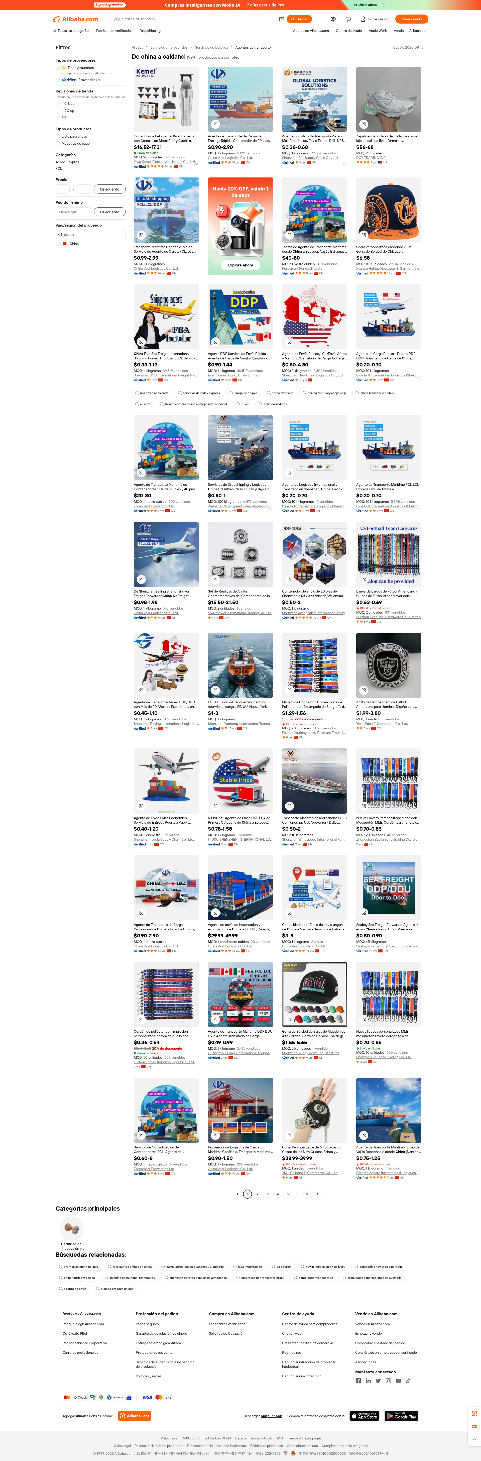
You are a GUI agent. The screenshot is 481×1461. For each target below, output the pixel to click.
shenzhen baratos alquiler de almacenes (198, 1278)
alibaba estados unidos (117, 1289)
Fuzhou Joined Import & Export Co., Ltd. (164, 1062)
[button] (282, 19)
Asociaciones (365, 1362)
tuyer (245, 404)
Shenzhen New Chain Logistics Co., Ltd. (312, 375)
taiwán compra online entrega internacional (196, 404)
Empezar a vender (369, 1333)
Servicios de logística (211, 47)
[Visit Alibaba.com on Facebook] (358, 1381)
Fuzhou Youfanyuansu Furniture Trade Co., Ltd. (314, 733)
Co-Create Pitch (75, 1333)
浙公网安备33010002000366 (322, 1453)
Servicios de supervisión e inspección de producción (165, 1364)
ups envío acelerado (154, 393)
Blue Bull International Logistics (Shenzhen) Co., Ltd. (388, 375)
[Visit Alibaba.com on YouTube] (398, 1381)
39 (307, 1194)
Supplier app (271, 1416)
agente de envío (75, 1289)
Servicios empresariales (169, 47)
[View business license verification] (285, 1453)
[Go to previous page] (237, 1194)
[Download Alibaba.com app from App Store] (364, 1416)
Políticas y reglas (149, 1376)
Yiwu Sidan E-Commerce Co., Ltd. (382, 724)
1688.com (189, 1438)
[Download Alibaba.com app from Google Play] (401, 1416)
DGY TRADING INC (371, 158)
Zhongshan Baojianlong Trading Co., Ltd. (387, 839)
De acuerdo (109, 189)
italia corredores (275, 404)
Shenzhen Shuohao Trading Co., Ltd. (384, 1057)
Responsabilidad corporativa (85, 1343)
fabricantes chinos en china (132, 1267)
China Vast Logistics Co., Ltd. (230, 158)
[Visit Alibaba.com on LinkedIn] (368, 1381)
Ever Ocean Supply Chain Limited (234, 375)
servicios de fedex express (201, 393)
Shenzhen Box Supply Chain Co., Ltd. (310, 158)
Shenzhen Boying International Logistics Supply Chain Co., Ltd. (166, 724)
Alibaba (137, 47)
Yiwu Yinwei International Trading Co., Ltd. (240, 613)
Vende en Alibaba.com (372, 1324)
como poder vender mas (316, 1278)
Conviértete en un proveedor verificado (386, 1352)
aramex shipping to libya (81, 1267)
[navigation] (91, 621)
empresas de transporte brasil (262, 1278)
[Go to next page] (317, 1194)
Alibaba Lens (86, 1416)
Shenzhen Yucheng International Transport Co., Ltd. (240, 724)
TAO (279, 1438)
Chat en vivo (291, 1333)
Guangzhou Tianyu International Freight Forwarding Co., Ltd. (240, 1053)
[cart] (349, 20)
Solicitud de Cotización (227, 1333)
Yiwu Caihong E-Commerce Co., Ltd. (310, 1173)
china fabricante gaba (79, 1278)
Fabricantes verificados (227, 1324)
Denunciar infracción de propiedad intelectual (309, 1364)
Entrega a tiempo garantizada (158, 1343)
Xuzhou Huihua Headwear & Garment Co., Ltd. (388, 268)
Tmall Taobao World (216, 1438)
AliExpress (169, 1438)
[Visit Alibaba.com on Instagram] (388, 1381)
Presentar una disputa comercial (307, 1343)
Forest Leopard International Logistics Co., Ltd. (388, 1173)
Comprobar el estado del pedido (380, 1343)
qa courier (284, 1267)
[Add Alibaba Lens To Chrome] (134, 1416)
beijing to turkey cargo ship (327, 393)
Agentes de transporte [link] (253, 47)
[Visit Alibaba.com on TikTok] (408, 1381)
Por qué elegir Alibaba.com (83, 1324)
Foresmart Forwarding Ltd (302, 268)
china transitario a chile (377, 393)
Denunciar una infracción (301, 1376)
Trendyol (294, 1438)
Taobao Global (261, 1438)
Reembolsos (292, 1352)
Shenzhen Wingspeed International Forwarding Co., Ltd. (240, 506)
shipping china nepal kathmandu (132, 1278)
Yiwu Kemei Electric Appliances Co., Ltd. (165, 162)
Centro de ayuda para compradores (309, 1324)
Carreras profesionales (80, 1352)
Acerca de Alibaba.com (82, 1313)
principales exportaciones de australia (374, 1278)
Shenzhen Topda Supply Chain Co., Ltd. (164, 839)
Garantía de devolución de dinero (161, 1333)
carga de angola (245, 393)
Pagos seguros (147, 1324)
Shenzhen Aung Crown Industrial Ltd (310, 1053)
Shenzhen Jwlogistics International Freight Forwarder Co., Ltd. (314, 613)
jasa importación (250, 1267)
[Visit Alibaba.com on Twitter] (378, 1381)
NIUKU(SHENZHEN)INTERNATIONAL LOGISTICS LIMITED (240, 839)
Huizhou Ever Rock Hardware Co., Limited (388, 617)
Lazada (240, 1438)
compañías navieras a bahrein (380, 1267)
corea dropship (282, 393)
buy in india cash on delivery (325, 1267)
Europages (313, 1438)
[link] (474, 1413)
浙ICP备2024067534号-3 (368, 1453)
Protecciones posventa (154, 1352)
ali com (145, 404)
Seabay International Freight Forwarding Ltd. (388, 946)
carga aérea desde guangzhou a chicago (195, 1267)
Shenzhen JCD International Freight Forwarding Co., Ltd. (166, 375)
